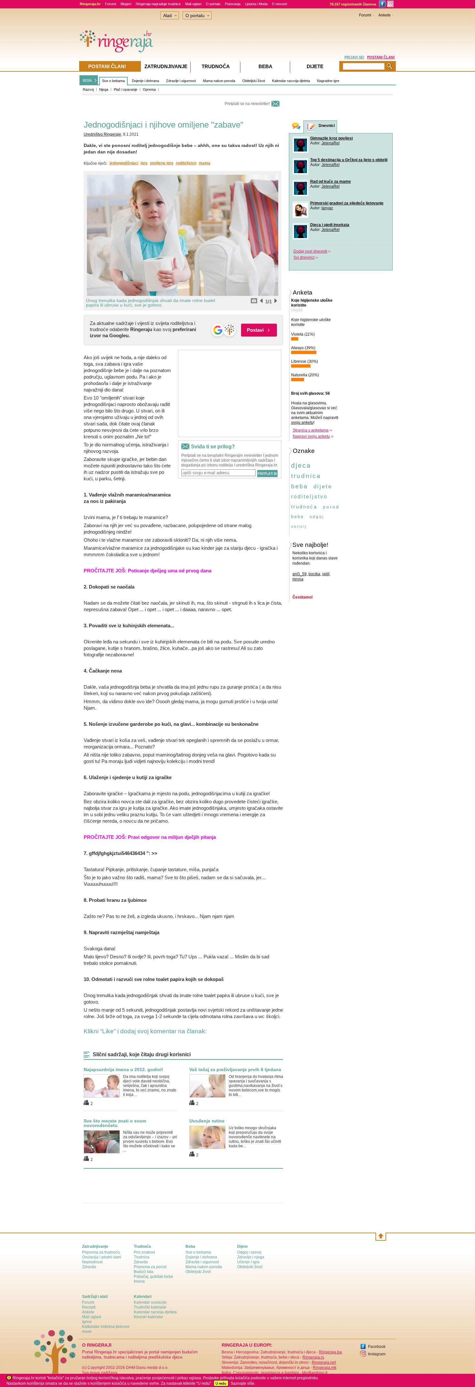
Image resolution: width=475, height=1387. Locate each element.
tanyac (327, 208)
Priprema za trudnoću (101, 1252)
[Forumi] (296, 126)
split (325, 574)
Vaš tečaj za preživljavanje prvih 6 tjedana (235, 1069)
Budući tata (143, 1271)
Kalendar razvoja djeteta (291, 81)
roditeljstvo (186, 163)
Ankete (384, 15)
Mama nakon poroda (219, 81)
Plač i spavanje (125, 89)
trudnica (306, 476)
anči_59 (299, 574)
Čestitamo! (302, 597)
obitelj (299, 526)
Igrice (87, 1321)
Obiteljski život (253, 81)
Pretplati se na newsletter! (247, 103)
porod (331, 506)
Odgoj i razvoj (249, 1252)
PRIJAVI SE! (354, 57)
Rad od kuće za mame (330, 181)
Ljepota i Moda (256, 4)
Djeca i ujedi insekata (329, 225)
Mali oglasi (193, 4)
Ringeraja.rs (313, 1357)
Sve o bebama (113, 81)
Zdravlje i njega (250, 1257)
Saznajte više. (243, 1383)
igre (144, 163)
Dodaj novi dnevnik (310, 251)
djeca (301, 465)
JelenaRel (331, 143)
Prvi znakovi (144, 1252)
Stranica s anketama (311, 430)
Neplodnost (92, 1262)
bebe (297, 516)
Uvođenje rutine (207, 1121)
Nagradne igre (328, 81)
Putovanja (232, 4)
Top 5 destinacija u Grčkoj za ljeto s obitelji (348, 160)
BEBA (87, 80)
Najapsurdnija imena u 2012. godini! (123, 1069)
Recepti (89, 1307)
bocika (314, 574)
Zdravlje (89, 1267)
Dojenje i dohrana (145, 81)
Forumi (110, 4)
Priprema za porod (150, 1267)
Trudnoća (216, 66)
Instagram (376, 1354)
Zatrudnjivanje (165, 66)
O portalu (213, 4)
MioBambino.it (314, 1373)
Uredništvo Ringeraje (102, 134)
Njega (103, 89)
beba (299, 486)
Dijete (315, 66)
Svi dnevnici (304, 257)
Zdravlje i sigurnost (181, 81)
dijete (322, 487)
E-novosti (279, 4)
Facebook (376, 1346)
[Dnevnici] (311, 127)
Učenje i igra (248, 1262)
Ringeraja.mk (324, 1367)
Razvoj (88, 89)
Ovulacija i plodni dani (101, 1257)
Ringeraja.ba (330, 1352)
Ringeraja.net (324, 1362)
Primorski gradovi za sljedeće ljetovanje (347, 203)
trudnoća (304, 506)
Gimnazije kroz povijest (331, 138)
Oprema (149, 89)
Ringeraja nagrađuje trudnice (158, 4)
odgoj (317, 517)
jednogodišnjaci (124, 163)
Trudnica (141, 1257)
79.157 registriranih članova (353, 4)
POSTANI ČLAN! (381, 57)
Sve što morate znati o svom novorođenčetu (115, 1123)
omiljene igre (162, 163)
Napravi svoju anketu (311, 436)
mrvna (297, 579)
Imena (139, 1281)
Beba (265, 66)
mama (204, 163)
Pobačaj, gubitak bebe (153, 1276)
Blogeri (126, 4)
